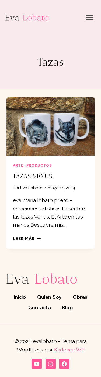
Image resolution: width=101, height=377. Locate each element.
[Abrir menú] (89, 17)
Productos (39, 165)
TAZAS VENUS (32, 176)
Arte (18, 165)
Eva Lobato (31, 187)
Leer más (27, 238)
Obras (80, 297)
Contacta (39, 307)
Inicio (20, 297)
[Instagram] (51, 364)
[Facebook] (64, 364)
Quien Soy (49, 297)
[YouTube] (37, 364)
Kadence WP (69, 350)
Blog (67, 307)
